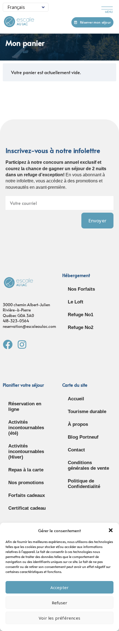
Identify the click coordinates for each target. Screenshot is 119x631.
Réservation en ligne (24, 406)
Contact (76, 449)
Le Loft (75, 302)
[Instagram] (22, 344)
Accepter (59, 587)
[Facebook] (7, 344)
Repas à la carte (25, 469)
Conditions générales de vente (88, 465)
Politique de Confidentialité (84, 483)
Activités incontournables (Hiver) (26, 451)
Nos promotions (26, 482)
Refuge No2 (80, 327)
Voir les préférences (59, 618)
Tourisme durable (87, 411)
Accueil (76, 398)
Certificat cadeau (27, 508)
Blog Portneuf (83, 437)
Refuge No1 (80, 314)
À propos (78, 424)
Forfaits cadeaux (26, 495)
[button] (110, 530)
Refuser (59, 602)
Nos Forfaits (81, 289)
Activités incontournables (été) (26, 427)
